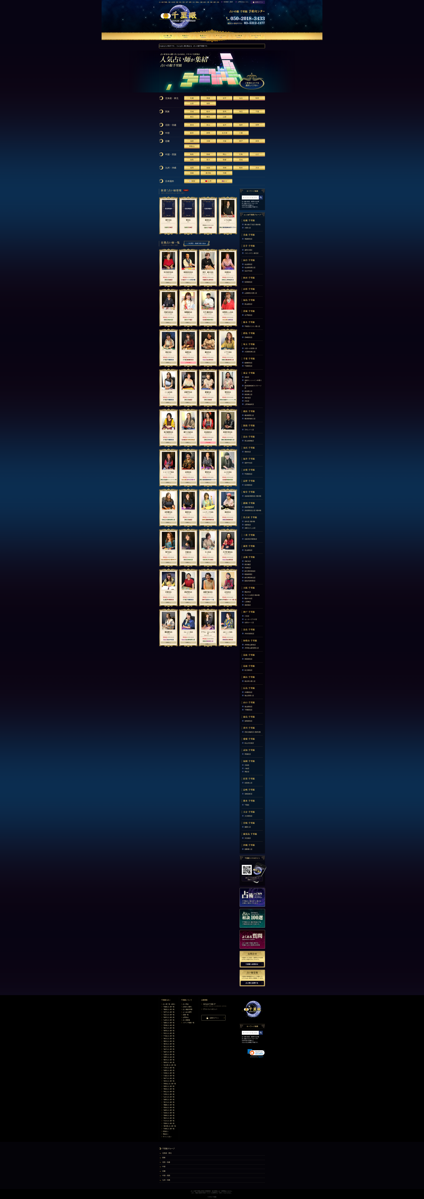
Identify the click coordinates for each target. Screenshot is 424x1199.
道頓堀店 (248, 605)
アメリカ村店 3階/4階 (252, 595)
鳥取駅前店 (248, 659)
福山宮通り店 (249, 695)
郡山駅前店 (248, 304)
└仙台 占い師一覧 (168, 1015)
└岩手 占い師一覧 (168, 1012)
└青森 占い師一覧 (168, 1009)
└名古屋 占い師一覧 (169, 1065)
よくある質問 (187, 1012)
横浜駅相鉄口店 (250, 419)
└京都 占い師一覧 (168, 1073)
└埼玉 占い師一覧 (168, 1033)
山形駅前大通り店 (251, 293)
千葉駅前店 (248, 366)
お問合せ (186, 1017)
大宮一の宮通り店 (251, 348)
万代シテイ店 (249, 430)
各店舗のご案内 (228, 2)
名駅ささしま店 (250, 528)
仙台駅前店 (248, 264)
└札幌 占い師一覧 (168, 1007)
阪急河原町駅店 (250, 581)
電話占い (166, 1134)
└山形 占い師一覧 (168, 1020)
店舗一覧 (186, 1015)
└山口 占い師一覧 (168, 1097)
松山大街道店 (249, 743)
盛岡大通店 (248, 250)
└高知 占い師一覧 (168, 1107)
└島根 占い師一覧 (168, 1089)
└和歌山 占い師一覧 (169, 1083)
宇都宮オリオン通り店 (252, 326)
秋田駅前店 (248, 282)
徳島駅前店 (248, 721)
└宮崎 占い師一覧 (168, 1123)
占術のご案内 (187, 1007)
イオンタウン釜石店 (251, 253)
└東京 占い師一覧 (168, 1038)
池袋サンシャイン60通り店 (253, 381)
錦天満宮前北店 (250, 577)
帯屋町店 (248, 754)
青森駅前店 (248, 239)
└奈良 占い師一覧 (168, 1081)
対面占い (166, 1131)
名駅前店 (248, 525)
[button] (256, 1053)
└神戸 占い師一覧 (168, 1078)
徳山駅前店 (248, 706)
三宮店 (247, 616)
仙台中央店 (248, 271)
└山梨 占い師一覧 (168, 1054)
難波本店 (248, 592)
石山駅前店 (248, 550)
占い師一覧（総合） (169, 1004)
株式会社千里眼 (208, 1004)
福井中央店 (248, 463)
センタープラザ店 (251, 619)
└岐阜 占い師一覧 (168, 1060)
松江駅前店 (248, 670)
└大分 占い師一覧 (168, 1121)
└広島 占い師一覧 (168, 1094)
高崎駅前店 (248, 337)
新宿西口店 (248, 391)
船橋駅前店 (248, 363)
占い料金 (186, 1004)
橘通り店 (248, 827)
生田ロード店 (249, 622)
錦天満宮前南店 (250, 571)
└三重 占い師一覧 (168, 1068)
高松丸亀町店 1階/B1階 (253, 732)
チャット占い (167, 1136)
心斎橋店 (248, 602)
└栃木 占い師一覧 (168, 1028)
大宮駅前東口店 (250, 352)
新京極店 (248, 564)
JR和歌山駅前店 (250, 645)
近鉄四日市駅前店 (251, 539)
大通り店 (248, 228)
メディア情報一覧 (188, 1022)
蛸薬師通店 (248, 574)
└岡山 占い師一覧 (168, 1091)
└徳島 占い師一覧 (168, 1099)
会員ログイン (259, 2)
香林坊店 (248, 452)
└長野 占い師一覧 (168, 1057)
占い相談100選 (187, 1009)
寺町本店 (248, 561)
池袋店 (247, 377)
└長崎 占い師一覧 (168, 1115)
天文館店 (248, 838)
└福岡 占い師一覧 (168, 1110)
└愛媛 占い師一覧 (168, 1105)
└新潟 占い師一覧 (168, 1044)
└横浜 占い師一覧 (168, 1041)
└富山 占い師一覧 (168, 1046)
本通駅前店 (248, 692)
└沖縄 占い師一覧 (168, 1129)
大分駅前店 (248, 816)
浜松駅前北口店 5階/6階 (253, 510)
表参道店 (248, 398)
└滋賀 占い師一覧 (168, 1070)
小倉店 (247, 768)
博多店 (247, 772)
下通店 (247, 805)
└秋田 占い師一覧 (168, 1017)
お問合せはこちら (243, 2)
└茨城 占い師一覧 (168, 1025)
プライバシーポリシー (210, 1009)
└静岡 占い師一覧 (168, 1062)
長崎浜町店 (248, 794)
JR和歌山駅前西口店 (252, 648)
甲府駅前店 (248, 474)
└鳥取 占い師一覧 (168, 1086)
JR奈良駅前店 (249, 633)
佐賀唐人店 (248, 783)
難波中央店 (248, 598)
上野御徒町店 (249, 404)
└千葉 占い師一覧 (168, 1036)
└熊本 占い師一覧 (168, 1118)
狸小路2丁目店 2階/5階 (252, 224)
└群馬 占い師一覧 (168, 1030)
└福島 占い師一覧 (168, 1022)
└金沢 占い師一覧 (168, 1049)
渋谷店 (247, 401)
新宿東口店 (248, 394)
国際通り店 (248, 849)
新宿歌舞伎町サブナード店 (253, 387)
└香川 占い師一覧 (168, 1102)
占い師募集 (186, 1020)
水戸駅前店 (248, 315)
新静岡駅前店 (249, 507)
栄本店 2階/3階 (250, 521)
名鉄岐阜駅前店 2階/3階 (253, 496)
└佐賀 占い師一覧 (168, 1113)
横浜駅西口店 (249, 415)
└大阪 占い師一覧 (168, 1076)
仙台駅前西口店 (250, 267)
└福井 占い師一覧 (168, 1052)
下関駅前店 (248, 710)
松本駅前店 (248, 485)
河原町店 (248, 568)
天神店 (247, 765)
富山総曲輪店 (249, 441)
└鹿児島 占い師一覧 (169, 1126)
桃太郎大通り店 (250, 681)
